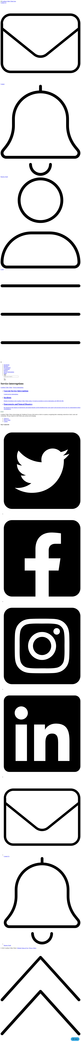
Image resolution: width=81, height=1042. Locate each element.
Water (5, 373)
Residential (6, 364)
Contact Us (3, 2)
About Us (6, 418)
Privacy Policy (32, 948)
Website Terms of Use (22, 948)
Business (6, 366)
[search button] (4, 378)
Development (7, 367)
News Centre (7, 420)
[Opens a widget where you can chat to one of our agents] (75, 1039)
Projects (6, 370)
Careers (6, 421)
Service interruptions (9, 372)
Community (7, 369)
